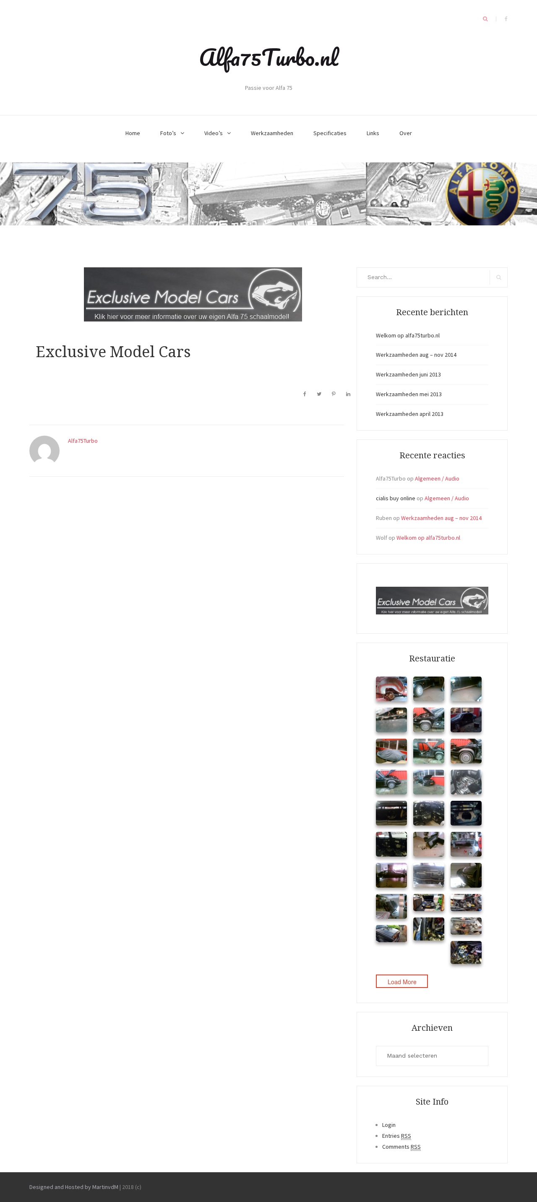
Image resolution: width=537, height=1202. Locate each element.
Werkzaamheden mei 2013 (409, 394)
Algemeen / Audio (437, 478)
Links (373, 133)
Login (389, 1125)
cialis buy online (395, 498)
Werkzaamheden (272, 133)
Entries (396, 1135)
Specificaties (330, 133)
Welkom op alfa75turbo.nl (408, 335)
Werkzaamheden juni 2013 (408, 374)
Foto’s (168, 133)
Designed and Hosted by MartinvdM (73, 1187)
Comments (401, 1146)
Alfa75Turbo (83, 440)
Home (132, 133)
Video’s (213, 133)
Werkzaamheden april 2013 (409, 414)
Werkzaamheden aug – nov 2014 (416, 354)
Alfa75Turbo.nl (268, 57)
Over (405, 133)
